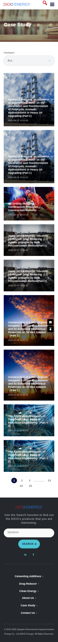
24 (21, 485)
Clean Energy (27, 591)
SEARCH (13, 532)
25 (30, 485)
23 (49, 480)
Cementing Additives (28, 576)
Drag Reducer (28, 583)
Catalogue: (9, 52)
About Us (28, 597)
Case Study (28, 605)
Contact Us (28, 612)
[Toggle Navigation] (51, 4)
